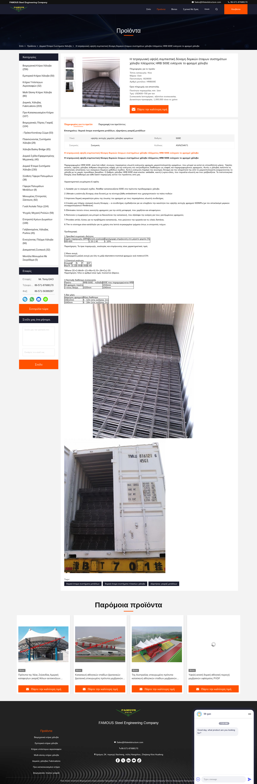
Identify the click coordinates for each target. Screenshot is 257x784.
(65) (36, 149)
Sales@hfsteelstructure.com (208, 2)
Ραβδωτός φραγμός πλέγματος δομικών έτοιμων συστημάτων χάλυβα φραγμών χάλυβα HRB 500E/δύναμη (213, 677)
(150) (36, 168)
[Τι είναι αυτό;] (32, 299)
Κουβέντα (235, 9)
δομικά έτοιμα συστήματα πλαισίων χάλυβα (125, 584)
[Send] (249, 779)
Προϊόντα (161, 9)
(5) (35, 258)
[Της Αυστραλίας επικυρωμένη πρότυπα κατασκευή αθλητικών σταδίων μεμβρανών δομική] (100, 644)
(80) (37, 94)
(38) (38, 178)
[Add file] (198, 779)
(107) (38, 114)
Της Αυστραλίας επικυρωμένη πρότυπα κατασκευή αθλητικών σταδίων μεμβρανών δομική (97, 677)
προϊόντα (31, 46)
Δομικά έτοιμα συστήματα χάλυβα (55, 46)
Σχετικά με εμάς (191, 9)
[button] (22, 651)
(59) (38, 213)
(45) (35, 231)
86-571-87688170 (238, 2)
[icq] (45, 299)
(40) (38, 158)
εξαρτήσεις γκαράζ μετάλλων (164, 584)
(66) (38, 241)
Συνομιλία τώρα (38, 308)
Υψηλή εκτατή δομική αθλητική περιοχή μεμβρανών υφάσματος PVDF (152, 677)
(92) (35, 198)
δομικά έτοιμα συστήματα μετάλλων (82, 584)
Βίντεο (174, 9)
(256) (37, 67)
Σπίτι (148, 9)
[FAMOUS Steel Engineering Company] (19, 9)
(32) (33, 84)
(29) (37, 141)
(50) (38, 76)
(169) (37, 221)
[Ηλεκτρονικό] (39, 299)
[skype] (25, 299)
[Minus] (249, 714)
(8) (33, 188)
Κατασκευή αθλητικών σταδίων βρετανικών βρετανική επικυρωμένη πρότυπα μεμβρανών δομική (42, 677)
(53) (38, 133)
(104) (38, 124)
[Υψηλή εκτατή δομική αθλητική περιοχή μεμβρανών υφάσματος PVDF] (157, 644)
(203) (32, 104)
